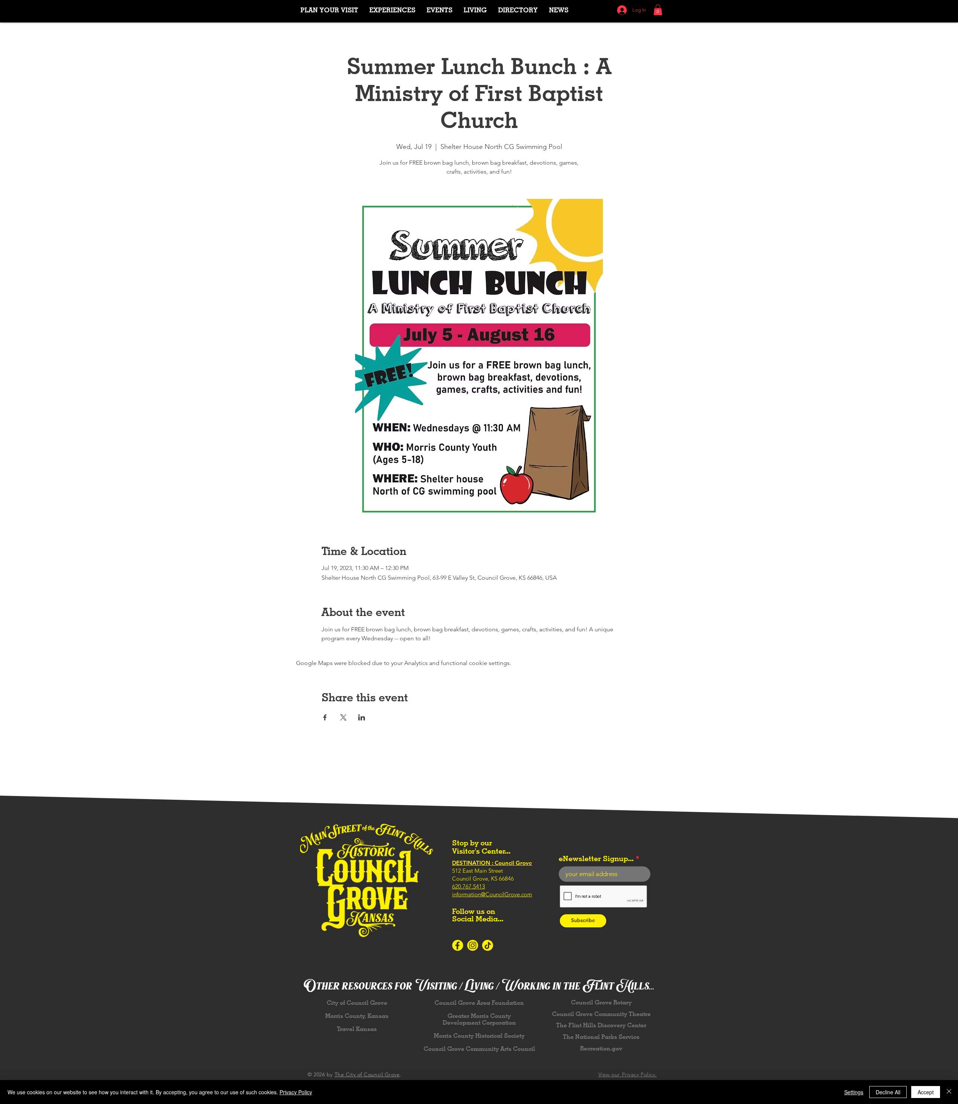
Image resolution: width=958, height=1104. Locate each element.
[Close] (949, 1092)
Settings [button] (853, 1092)
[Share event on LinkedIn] (361, 717)
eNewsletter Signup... (596, 858)
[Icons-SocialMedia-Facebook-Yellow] (457, 945)
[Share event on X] (343, 717)
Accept (926, 1092)
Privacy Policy (296, 1092)
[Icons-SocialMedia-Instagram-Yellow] (472, 945)
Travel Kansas (357, 1029)
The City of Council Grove (367, 1074)
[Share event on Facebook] (325, 717)
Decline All (888, 1092)
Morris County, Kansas (356, 1015)
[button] (392, 10)
